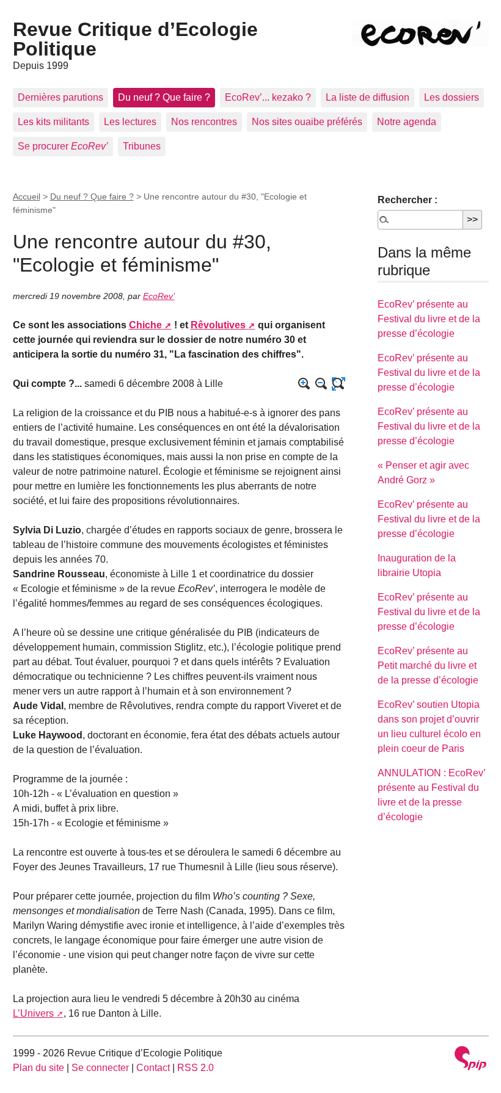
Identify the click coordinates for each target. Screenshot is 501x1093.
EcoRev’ (159, 296)
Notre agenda (406, 122)
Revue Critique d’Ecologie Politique (135, 39)
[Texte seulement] (338, 384)
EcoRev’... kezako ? (268, 97)
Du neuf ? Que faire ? (164, 97)
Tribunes (142, 146)
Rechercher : (407, 200)
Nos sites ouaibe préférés (307, 122)
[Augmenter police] (304, 384)
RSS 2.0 (195, 1067)
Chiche (145, 325)
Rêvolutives (218, 325)
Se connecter (100, 1067)
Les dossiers (451, 97)
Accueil (26, 196)
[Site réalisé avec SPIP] (470, 1059)
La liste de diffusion (367, 97)
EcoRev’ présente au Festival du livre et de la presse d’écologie (429, 319)
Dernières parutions (60, 97)
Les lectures (130, 122)
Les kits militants (53, 122)
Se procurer (63, 146)
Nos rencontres (204, 122)
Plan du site (38, 1067)
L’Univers (33, 1013)
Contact (153, 1067)
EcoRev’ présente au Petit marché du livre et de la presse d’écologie (428, 665)
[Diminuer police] (321, 384)
